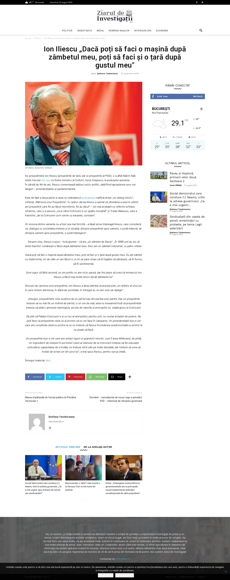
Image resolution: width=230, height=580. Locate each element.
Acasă (28, 38)
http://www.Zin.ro (56, 421)
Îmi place (198, 96)
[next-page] (86, 500)
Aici (48, 360)
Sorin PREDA (176, 185)
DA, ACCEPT (105, 575)
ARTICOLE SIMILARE (67, 446)
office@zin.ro (123, 558)
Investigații (84, 30)
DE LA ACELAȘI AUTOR (98, 446)
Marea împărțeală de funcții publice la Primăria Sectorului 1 (50, 399)
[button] (201, 31)
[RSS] (202, 2)
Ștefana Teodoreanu (107, 73)
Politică (67, 30)
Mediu (100, 30)
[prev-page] (80, 500)
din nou (45, 180)
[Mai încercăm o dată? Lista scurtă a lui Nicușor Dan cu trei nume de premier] (83, 467)
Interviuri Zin (142, 30)
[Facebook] (196, 2)
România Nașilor (119, 30)
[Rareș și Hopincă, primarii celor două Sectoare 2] (158, 175)
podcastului (88, 197)
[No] (225, 571)
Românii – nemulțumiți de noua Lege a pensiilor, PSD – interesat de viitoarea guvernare (116, 399)
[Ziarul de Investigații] (115, 16)
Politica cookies (125, 575)
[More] (129, 376)
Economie (162, 30)
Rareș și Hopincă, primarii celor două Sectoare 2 (183, 177)
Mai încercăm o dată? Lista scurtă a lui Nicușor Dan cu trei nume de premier (82, 486)
